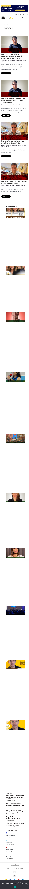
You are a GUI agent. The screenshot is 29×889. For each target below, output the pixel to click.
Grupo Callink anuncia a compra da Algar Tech (13, 817)
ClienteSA (8, 856)
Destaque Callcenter (19, 104)
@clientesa (9, 842)
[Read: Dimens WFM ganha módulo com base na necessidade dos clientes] (14, 88)
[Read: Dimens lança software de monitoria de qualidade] (14, 131)
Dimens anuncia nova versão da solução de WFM (14, 182)
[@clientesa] (6, 840)
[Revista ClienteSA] (6, 832)
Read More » (6, 73)
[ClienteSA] (6, 854)
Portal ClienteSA (10, 849)
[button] (22, 17)
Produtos (8, 61)
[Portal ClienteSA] (6, 847)
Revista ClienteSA (10, 835)
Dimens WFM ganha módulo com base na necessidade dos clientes (13, 100)
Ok (14, 886)
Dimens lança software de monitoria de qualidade (12, 142)
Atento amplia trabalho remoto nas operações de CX (15, 811)
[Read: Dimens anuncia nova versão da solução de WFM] (14, 171)
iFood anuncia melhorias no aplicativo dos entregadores (15, 804)
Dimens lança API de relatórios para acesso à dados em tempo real (11, 56)
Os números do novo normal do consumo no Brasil (15, 824)
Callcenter (12, 60)
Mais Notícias (17, 60)
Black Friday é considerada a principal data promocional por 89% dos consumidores (15, 797)
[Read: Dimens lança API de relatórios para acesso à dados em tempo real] (14, 44)
